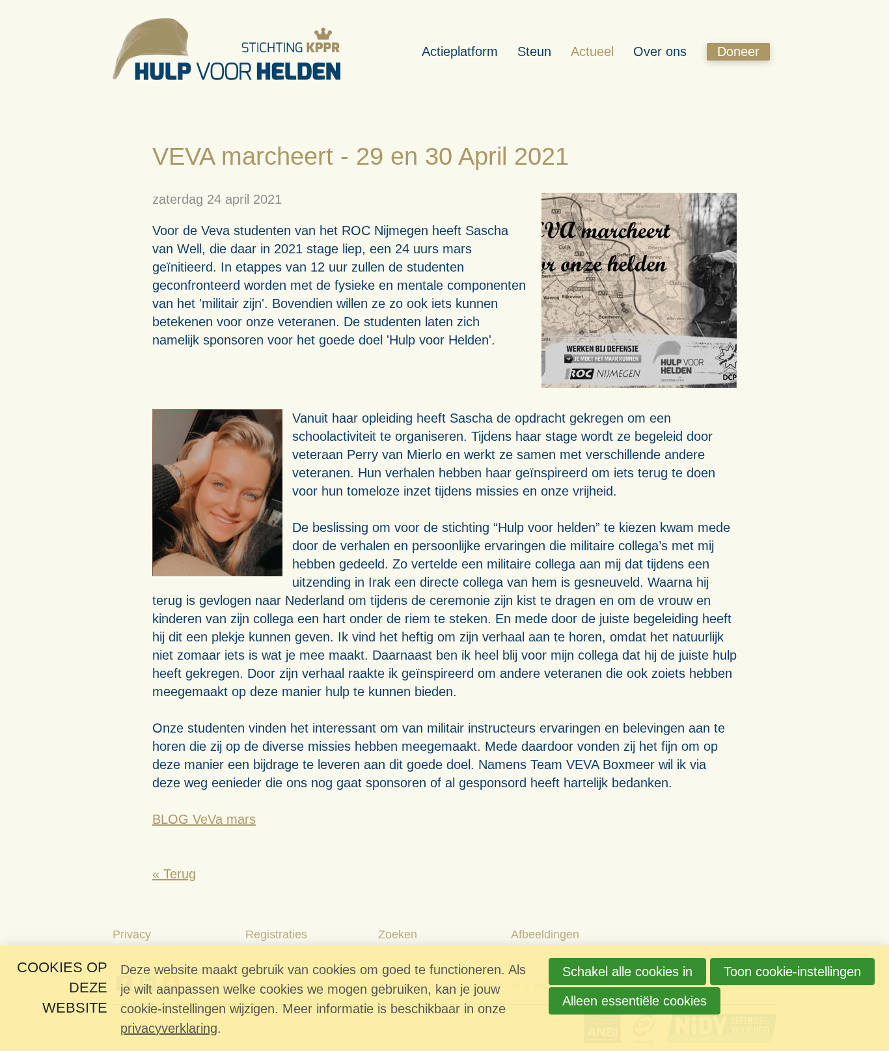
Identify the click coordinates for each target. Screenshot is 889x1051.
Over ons (660, 51)
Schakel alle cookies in (627, 971)
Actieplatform (460, 51)
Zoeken (397, 934)
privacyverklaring (168, 1028)
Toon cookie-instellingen (792, 971)
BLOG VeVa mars (204, 819)
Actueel (592, 51)
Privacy (132, 934)
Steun (534, 51)
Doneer (738, 51)
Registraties (276, 934)
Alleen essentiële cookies (634, 1001)
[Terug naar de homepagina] (226, 51)
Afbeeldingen (545, 934)
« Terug (174, 874)
